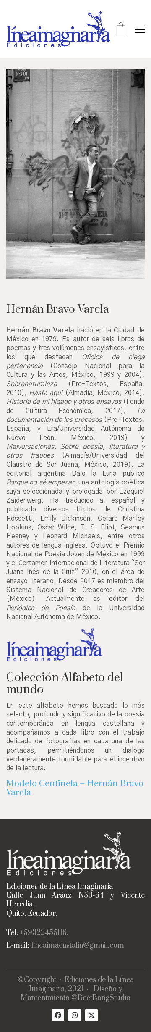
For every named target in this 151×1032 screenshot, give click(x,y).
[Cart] (121, 29)
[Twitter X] (91, 1015)
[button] (140, 29)
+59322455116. (44, 933)
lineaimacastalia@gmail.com (77, 945)
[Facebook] (58, 1015)
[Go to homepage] (58, 29)
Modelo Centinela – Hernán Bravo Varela (74, 788)
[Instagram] (74, 1015)
